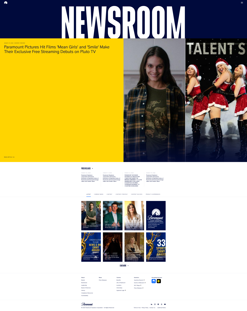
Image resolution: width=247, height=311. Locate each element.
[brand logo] (97, 304)
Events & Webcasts (139, 282)
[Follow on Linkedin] (151, 304)
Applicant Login (120, 290)
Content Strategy (122, 194)
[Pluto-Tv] (159, 281)
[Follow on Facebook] (158, 304)
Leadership (84, 285)
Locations (118, 285)
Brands (83, 280)
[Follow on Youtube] (165, 304)
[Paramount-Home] (5, 2)
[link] (87, 168)
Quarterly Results (138, 280)
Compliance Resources (87, 293)
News (100, 277)
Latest (88, 194)
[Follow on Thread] (161, 304)
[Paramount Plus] (154, 281)
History (83, 290)
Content (109, 194)
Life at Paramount (120, 282)
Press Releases (103, 280)
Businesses (84, 282)
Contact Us (152, 307)
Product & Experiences (153, 194)
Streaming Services (157, 277)
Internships (119, 287)
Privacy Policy (145, 307)
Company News (98, 194)
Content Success (136, 194)
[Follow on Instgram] (155, 304)
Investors (136, 277)
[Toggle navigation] (242, 2)
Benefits (118, 280)
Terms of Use (137, 307)
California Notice (161, 307)
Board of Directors (86, 287)
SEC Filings (137, 285)
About (83, 277)
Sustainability (84, 295)
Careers (118, 277)
